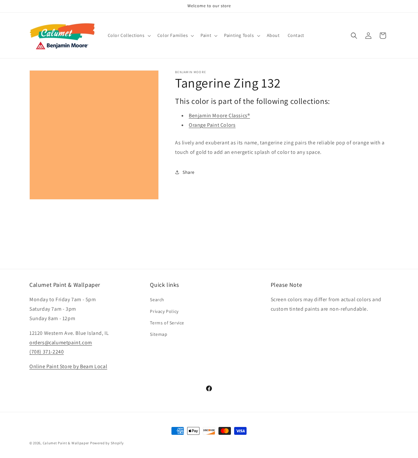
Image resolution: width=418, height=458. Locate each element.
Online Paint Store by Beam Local (68, 366)
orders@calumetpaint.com (60, 342)
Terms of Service (167, 323)
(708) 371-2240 (46, 351)
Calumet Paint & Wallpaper (66, 443)
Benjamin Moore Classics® (219, 115)
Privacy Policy (164, 311)
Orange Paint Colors (212, 125)
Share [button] (189, 172)
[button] (128, 35)
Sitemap (158, 334)
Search (157, 300)
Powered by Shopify (107, 443)
